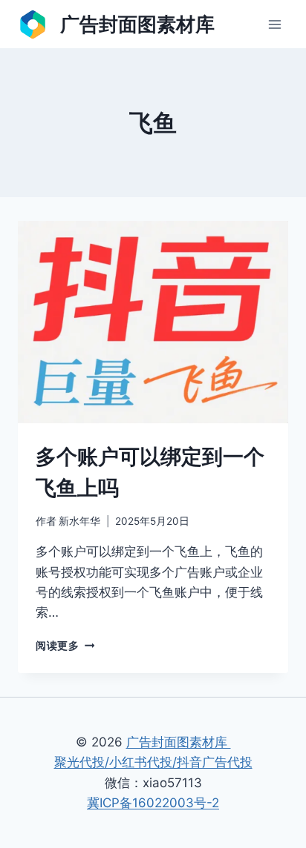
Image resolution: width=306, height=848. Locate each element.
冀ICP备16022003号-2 (153, 802)
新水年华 (79, 521)
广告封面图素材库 (178, 742)
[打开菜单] (274, 24)
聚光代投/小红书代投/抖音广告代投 (153, 762)
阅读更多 (62, 646)
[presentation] (153, 322)
